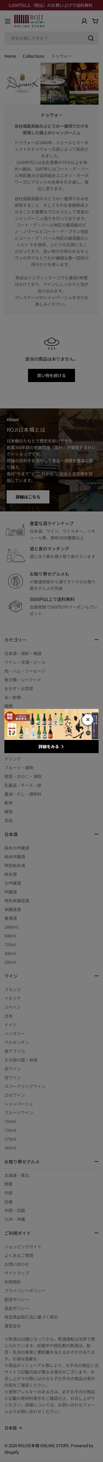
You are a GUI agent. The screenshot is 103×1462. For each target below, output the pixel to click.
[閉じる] (88, 719)
